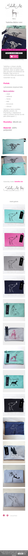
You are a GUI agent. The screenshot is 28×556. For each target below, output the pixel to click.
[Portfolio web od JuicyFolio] (13, 515)
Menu (14, 19)
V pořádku (20, 553)
